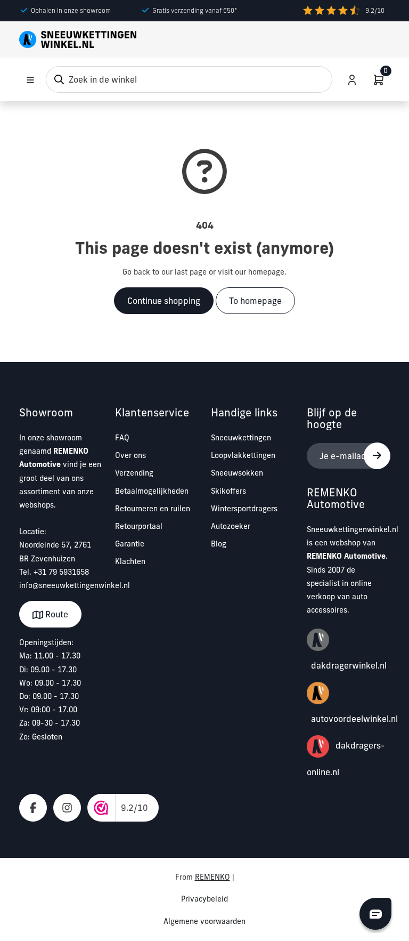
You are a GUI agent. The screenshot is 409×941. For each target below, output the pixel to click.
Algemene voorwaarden (204, 921)
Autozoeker (230, 526)
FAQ (122, 438)
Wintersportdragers (244, 508)
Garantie (129, 544)
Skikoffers (228, 491)
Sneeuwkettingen (241, 438)
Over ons (130, 455)
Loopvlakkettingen (243, 455)
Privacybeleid (204, 899)
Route (55, 614)
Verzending (134, 473)
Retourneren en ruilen (152, 508)
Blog (218, 544)
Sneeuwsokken (237, 473)
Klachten (130, 561)
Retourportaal (138, 526)
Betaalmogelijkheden (152, 491)
